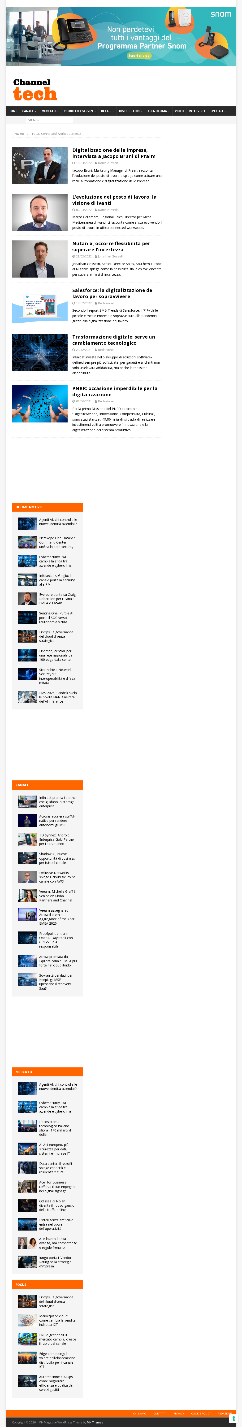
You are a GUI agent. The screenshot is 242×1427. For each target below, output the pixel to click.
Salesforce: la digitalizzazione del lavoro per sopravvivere (113, 293)
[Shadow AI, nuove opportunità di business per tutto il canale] (27, 858)
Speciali (217, 111)
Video (179, 111)
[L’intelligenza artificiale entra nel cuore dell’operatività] (27, 1224)
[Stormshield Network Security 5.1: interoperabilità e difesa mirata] (27, 674)
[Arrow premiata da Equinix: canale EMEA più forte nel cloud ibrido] (27, 961)
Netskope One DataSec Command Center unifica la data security (57, 542)
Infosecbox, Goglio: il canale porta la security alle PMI (57, 579)
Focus (21, 1284)
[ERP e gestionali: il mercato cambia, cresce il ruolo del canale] (27, 1339)
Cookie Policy (201, 1413)
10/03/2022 (84, 163)
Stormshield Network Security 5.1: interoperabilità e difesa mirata (57, 676)
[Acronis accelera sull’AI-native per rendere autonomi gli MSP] (27, 820)
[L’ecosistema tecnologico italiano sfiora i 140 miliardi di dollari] (27, 1126)
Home (13, 111)
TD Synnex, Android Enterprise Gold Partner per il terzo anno (57, 839)
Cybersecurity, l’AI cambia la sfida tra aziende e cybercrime (55, 561)
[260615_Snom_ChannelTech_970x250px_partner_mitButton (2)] (121, 63)
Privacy (178, 1413)
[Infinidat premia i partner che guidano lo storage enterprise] (27, 802)
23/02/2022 (84, 256)
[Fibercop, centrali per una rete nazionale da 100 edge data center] (27, 655)
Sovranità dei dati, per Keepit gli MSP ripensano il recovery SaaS (56, 982)
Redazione (106, 303)
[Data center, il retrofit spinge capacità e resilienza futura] (27, 1168)
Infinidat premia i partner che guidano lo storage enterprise (58, 801)
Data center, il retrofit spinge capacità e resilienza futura (55, 1167)
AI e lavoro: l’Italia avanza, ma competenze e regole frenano (58, 1242)
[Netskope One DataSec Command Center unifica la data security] (27, 542)
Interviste (197, 111)
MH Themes (95, 1422)
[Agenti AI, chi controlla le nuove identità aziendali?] (27, 524)
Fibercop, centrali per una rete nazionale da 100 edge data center (55, 655)
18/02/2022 (84, 303)
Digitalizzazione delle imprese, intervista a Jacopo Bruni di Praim (114, 153)
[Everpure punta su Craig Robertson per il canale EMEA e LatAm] (27, 598)
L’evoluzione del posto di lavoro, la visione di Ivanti (114, 200)
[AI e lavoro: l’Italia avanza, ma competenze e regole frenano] (27, 1243)
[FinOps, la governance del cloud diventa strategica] (27, 636)
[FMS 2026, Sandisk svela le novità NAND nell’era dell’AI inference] (27, 697)
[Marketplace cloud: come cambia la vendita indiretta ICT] (27, 1320)
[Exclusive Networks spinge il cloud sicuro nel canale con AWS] (27, 877)
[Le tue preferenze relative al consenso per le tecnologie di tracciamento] (233, 1418)
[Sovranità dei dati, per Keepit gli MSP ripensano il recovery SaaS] (27, 979)
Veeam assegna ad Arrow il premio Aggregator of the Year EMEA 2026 (56, 917)
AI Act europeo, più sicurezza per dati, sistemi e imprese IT (54, 1148)
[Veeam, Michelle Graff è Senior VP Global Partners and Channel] (27, 895)
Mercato (49, 111)
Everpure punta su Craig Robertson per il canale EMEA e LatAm (57, 598)
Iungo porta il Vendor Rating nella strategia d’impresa (55, 1261)
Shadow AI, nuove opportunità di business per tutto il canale (57, 858)
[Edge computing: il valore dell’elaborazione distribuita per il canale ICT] (27, 1358)
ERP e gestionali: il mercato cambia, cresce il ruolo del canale (57, 1339)
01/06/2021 (84, 401)
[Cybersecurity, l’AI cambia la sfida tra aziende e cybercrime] (27, 561)
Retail (106, 111)
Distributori (129, 111)
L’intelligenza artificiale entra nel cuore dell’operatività (56, 1224)
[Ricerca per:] (49, 119)
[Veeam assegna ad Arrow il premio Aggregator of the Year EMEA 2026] (27, 914)
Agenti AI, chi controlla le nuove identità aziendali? (58, 521)
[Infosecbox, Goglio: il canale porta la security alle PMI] (27, 580)
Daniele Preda (108, 163)
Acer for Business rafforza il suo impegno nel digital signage (57, 1186)
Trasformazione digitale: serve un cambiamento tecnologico (113, 340)
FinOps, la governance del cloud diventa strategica (56, 636)
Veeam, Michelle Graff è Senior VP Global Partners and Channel (57, 895)
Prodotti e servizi (78, 111)
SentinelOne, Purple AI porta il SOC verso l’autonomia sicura (56, 617)
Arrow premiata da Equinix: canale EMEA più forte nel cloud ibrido (58, 960)
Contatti (159, 1413)
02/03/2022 (84, 210)
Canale (28, 111)
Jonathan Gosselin (111, 256)
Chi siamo (139, 1413)
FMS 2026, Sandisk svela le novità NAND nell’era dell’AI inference (58, 697)
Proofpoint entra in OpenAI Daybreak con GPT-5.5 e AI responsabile (56, 940)
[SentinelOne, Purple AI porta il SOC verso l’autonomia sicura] (27, 617)
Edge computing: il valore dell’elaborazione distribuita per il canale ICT (57, 1360)
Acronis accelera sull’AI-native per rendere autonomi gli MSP (57, 820)
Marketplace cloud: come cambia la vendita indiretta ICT (57, 1320)
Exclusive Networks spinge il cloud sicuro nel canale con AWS (57, 876)
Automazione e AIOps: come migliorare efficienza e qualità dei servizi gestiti (56, 1383)
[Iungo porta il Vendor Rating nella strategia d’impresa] (27, 1262)
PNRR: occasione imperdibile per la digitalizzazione (115, 391)
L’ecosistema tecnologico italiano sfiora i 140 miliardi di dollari (55, 1128)
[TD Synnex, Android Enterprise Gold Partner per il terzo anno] (27, 839)
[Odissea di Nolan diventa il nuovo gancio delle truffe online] (27, 1205)
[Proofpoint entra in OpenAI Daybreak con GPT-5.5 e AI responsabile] (27, 937)
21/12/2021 (84, 350)
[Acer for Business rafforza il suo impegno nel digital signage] (27, 1186)
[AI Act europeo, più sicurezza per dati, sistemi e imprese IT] (27, 1149)
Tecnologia (157, 111)
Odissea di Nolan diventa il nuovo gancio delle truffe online (56, 1205)
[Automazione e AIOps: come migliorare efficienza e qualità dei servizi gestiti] (27, 1381)
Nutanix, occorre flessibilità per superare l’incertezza (111, 246)
